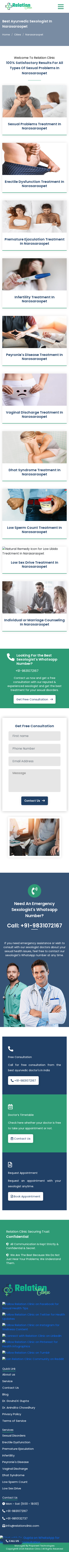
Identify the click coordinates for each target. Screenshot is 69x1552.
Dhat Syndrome (13, 1475)
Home (6, 34)
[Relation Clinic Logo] (18, 6)
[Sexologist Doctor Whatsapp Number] (33, 1540)
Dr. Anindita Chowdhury (18, 1408)
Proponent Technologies (42, 1545)
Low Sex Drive (11, 1488)
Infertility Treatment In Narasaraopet (35, 299)
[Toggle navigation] (61, 6)
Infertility (8, 1455)
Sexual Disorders (13, 1435)
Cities (17, 34)
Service (7, 1381)
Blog (5, 1394)
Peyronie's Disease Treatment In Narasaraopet (34, 357)
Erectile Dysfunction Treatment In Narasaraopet (34, 184)
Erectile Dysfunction (16, 1442)
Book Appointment (26, 1196)
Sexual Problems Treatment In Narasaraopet (34, 126)
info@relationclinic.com (22, 1526)
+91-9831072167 (27, 671)
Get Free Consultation (32, 699)
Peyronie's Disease (15, 1462)
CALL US (13, 1541)
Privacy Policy (11, 1414)
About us (8, 1374)
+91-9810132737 (16, 1518)
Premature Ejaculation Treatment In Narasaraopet (35, 241)
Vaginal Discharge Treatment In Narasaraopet (34, 414)
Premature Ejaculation (18, 1449)
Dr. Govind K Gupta (15, 1401)
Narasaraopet (34, 34)
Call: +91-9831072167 (34, 925)
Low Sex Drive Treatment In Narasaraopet (34, 564)
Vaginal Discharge (15, 1469)
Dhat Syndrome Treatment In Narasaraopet (35, 472)
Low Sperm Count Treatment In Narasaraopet (34, 530)
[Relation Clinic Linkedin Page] (32, 1336)
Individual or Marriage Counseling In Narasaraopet (34, 622)
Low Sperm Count (15, 1482)
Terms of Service (14, 1421)
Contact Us (32, 800)
